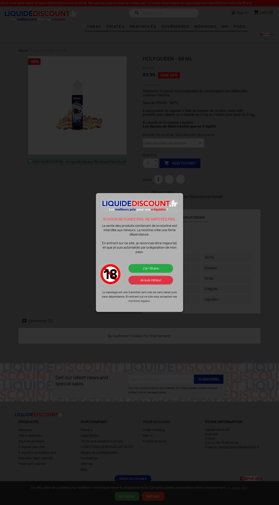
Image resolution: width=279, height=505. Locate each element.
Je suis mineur (151, 280)
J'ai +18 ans (151, 268)
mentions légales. (139, 301)
